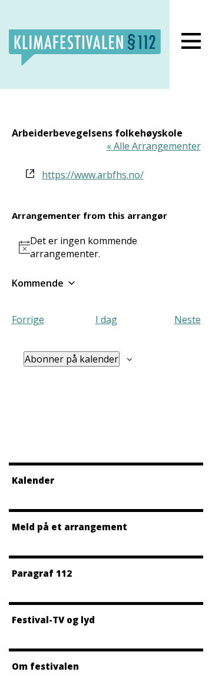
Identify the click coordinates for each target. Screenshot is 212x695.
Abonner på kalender (71, 359)
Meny (191, 41)
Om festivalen (45, 666)
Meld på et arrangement (69, 527)
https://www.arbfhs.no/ (93, 174)
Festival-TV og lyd (53, 620)
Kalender (33, 480)
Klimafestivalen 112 (85, 47)
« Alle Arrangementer (154, 145)
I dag (106, 319)
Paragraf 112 (42, 573)
